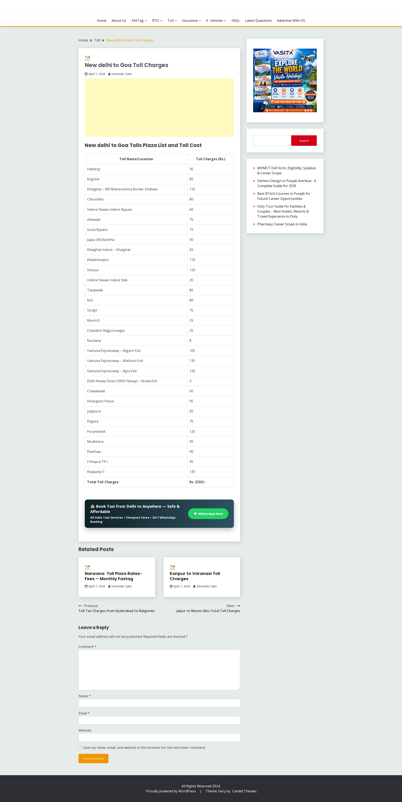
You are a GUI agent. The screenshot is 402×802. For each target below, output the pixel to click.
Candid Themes (244, 791)
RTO (155, 20)
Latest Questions (258, 20)
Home (101, 20)
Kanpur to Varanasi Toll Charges (195, 576)
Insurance (190, 20)
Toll (171, 20)
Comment (88, 646)
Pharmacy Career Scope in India (282, 224)
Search (304, 141)
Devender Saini (121, 74)
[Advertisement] (159, 107)
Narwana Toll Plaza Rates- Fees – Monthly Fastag (113, 576)
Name (85, 696)
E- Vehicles (214, 20)
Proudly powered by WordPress (171, 791)
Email (84, 713)
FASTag (138, 20)
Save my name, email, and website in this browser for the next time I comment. (144, 747)
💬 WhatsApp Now (208, 513)
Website (85, 730)
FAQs (236, 20)
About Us (119, 20)
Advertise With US (291, 20)
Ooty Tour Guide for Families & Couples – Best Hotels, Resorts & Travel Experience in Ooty (283, 211)
